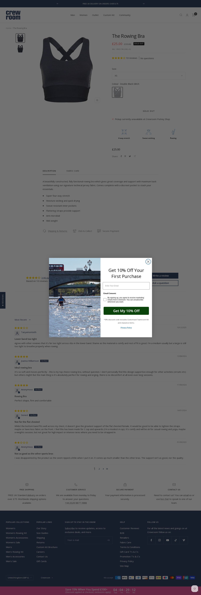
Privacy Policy (126, 328)
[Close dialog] (148, 261)
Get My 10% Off (126, 310)
